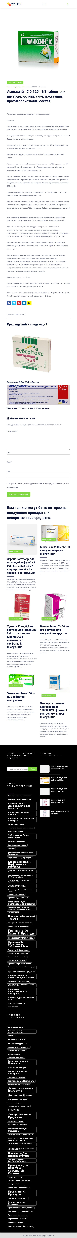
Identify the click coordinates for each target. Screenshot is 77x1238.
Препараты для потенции (18, 898)
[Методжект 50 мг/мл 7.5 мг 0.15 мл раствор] (38, 405)
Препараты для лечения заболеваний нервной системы (19, 1144)
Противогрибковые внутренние (20, 1208)
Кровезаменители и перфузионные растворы (20, 864)
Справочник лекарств (17, 1219)
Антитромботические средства (18, 813)
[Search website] (67, 4)
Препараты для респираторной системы (21, 902)
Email (9, 462)
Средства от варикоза (16, 1003)
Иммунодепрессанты (16, 841)
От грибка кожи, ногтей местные (20, 1135)
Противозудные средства (18, 981)
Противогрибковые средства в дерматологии (21, 976)
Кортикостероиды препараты (20, 858)
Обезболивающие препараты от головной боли (20, 876)
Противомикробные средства (20, 1211)
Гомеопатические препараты (16, 1077)
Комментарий (12, 431)
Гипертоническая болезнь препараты (20, 828)
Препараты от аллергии (15, 1177)
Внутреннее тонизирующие (16, 1057)
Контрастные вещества (15, 1103)
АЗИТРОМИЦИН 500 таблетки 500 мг (59, 779)
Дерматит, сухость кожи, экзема (19, 1084)
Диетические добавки (20, 1095)
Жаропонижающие (15, 831)
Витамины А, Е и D (16, 1040)
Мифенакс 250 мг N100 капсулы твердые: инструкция (55, 550)
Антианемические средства (19, 796)
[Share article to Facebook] (9, 303)
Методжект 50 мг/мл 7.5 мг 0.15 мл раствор (28, 408)
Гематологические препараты (18, 1062)
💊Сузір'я (14, 4)
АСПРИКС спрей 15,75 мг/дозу (60, 812)
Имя (9, 453)
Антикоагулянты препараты (19, 800)
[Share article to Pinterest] (19, 303)
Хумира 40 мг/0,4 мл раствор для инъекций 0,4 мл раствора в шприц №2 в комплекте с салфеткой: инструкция (21, 637)
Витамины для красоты (17, 1051)
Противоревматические (17, 1215)
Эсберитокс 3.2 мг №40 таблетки (23, 382)
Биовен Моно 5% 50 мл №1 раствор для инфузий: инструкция (54, 630)
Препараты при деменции (18, 953)
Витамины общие (14, 1054)
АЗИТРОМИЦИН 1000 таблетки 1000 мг (59, 768)
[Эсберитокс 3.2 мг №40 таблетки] (32, 378)
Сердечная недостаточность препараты (17, 991)
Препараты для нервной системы (19, 1154)
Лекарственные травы (15, 1121)
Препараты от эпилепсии (17, 1198)
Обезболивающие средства (17, 1129)
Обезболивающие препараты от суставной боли (19, 881)
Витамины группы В (17, 1043)
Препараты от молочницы (20, 938)
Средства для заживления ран (21, 998)
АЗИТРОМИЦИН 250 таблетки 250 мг (59, 790)
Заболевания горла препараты (18, 836)
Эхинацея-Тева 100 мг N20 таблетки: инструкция (21, 697)
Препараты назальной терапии (21, 917)
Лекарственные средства (19, 1116)
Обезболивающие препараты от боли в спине (20, 871)
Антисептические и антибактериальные (15, 1031)
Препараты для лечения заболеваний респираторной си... (21, 1148)
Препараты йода (13, 912)
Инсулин (11, 849)
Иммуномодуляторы (15, 82)
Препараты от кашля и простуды (21, 932)
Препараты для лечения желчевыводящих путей (17, 885)
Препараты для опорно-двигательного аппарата (17, 1160)
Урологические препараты (20, 1226)
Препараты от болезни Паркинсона (19, 1180)
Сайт (8, 471)
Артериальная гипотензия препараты (21, 819)
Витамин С (12, 1036)
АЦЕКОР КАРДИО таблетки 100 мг (58, 801)
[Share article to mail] (29, 303)
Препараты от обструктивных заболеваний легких (18, 944)
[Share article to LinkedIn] (24, 303)
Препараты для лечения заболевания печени (20, 890)
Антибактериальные (15, 1027)
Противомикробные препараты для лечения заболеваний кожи (21, 985)
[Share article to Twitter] (14, 303)
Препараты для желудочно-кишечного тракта (21, 1139)
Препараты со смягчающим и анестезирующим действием (21, 967)
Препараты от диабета (16, 1184)
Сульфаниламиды (15, 1222)
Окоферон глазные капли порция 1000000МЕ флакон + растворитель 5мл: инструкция (53, 710)
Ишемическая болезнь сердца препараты (21, 853)
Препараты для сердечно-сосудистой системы (18, 1169)
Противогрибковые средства (21, 971)
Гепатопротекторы (17, 1067)
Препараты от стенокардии (18, 950)
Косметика (13, 1110)
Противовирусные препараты (16, 1203)
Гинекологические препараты (17, 1072)
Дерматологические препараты (20, 1089)
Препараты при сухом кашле (19, 964)
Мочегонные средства (17, 1125)
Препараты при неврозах (16, 960)
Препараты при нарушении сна (17, 957)
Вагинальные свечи (16, 824)
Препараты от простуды (17, 1193)
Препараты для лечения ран (16, 894)
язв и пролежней (13, 1006)
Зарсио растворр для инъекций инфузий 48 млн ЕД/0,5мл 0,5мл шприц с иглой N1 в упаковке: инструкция (21, 565)
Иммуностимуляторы (16, 314)
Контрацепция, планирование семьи (18, 1106)
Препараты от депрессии (18, 926)
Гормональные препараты (21, 1081)
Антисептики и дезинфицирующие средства (19, 806)
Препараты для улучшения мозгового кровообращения (19, 908)
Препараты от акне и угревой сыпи (20, 923)
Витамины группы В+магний (18, 1047)
